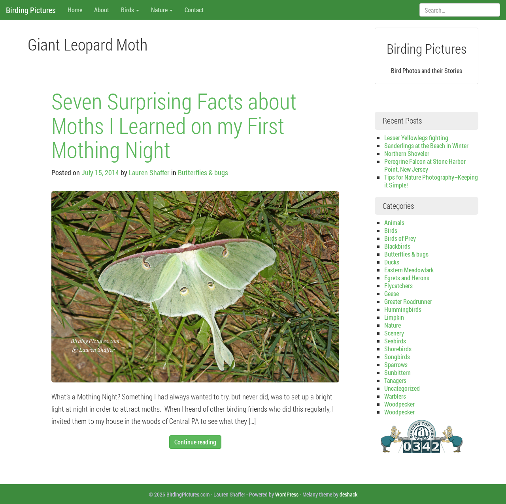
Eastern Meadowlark (409, 270)
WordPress (286, 494)
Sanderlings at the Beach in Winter (426, 145)
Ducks (391, 262)
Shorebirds (398, 349)
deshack (348, 494)
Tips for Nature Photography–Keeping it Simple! (431, 181)
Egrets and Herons (406, 278)
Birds (128, 10)
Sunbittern (397, 372)
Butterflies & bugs (203, 172)
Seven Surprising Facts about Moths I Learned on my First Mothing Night (173, 125)
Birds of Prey (400, 238)
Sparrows (396, 364)
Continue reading (195, 442)
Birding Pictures (31, 10)
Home (75, 10)
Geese (391, 293)
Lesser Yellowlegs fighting (416, 137)
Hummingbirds (402, 309)
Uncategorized (402, 388)
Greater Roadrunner (408, 301)
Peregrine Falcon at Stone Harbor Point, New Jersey (425, 165)
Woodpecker (399, 404)
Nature (160, 10)
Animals (394, 222)
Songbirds (397, 356)
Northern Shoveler (406, 153)
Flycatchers (398, 285)
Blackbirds (397, 246)
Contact (194, 10)
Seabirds (395, 341)
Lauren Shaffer (149, 172)
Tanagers (395, 380)
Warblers (395, 396)
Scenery (394, 333)
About (101, 10)
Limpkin (394, 317)
